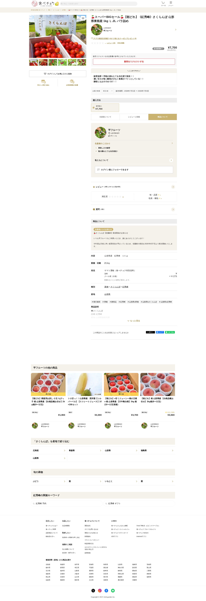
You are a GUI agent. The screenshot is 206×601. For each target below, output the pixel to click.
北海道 (48, 564)
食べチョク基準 (51, 529)
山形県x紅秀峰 (166, 302)
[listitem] (49, 450)
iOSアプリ (114, 536)
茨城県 (149, 564)
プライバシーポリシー (92, 540)
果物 (106, 287)
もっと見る (135, 321)
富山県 (149, 567)
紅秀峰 (125, 287)
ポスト (151, 332)
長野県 (91, 571)
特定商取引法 (89, 543)
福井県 (62, 571)
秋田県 (105, 564)
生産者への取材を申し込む (71, 537)
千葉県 (91, 567)
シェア (161, 332)
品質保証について (52, 533)
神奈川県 (121, 567)
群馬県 (62, 567)
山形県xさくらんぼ (149, 302)
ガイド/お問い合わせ (91, 529)
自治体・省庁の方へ (69, 553)
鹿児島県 (121, 580)
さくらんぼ (115, 287)
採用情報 (88, 553)
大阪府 (77, 574)
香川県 (105, 577)
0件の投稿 (120, 43)
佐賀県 (48, 580)
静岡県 (120, 571)
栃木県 (48, 567)
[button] (134, 193)
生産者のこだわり (102, 143)
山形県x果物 (134, 302)
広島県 (62, 577)
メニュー (170, 5)
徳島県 (91, 577)
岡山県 (48, 577)
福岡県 (149, 577)
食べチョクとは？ (52, 526)
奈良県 (105, 574)
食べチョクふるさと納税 (119, 526)
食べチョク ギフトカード (119, 533)
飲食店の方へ (50, 536)
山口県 (77, 577)
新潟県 (134, 567)
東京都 (105, 567)
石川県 (48, 571)
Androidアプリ (141, 536)
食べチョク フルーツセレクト (146, 529)
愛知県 (134, 571)
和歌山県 (121, 574)
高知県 (134, 577)
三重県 (149, 571)
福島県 (134, 564)
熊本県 (77, 580)
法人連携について (68, 549)
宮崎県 (105, 580)
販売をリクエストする (134, 62)
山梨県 (77, 571)
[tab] (134, 117)
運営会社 (88, 526)
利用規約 (88, 536)
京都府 (62, 574)
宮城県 (91, 564)
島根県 (149, 574)
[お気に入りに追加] (83, 18)
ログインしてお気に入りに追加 (59, 74)
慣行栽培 (96, 302)
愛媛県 (120, 577)
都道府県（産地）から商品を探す (58, 560)
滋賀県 (48, 574)
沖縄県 (134, 580)
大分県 (91, 580)
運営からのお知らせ (91, 533)
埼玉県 (77, 567)
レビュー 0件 (111, 43)
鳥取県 (134, 574)
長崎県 (62, 580)
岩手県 (77, 564)
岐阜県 (105, 571)
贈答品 (113, 302)
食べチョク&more (142, 533)
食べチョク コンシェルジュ (120, 529)
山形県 (107, 294)
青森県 (62, 564)
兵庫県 (91, 574)
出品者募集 (66, 526)
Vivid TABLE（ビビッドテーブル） (148, 526)
